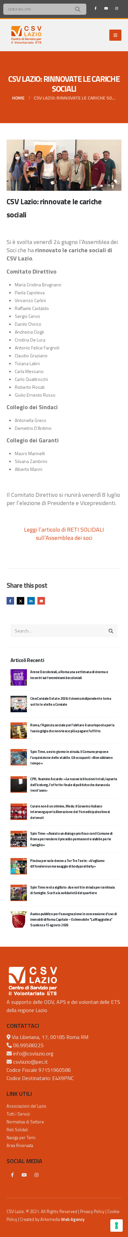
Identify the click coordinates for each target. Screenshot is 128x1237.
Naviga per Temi (21, 1138)
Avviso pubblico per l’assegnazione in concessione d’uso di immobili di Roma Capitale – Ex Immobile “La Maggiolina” (73, 919)
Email (41, 601)
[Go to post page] (19, 677)
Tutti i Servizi (18, 1114)
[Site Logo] (26, 35)
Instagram (36, 1175)
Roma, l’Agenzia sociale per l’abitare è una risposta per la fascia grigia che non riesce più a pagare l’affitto (72, 727)
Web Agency (72, 1219)
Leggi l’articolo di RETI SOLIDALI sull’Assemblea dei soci (64, 533)
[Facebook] (95, 8)
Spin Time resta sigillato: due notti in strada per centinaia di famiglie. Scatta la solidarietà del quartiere (72, 890)
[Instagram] (116, 8)
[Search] (77, 9)
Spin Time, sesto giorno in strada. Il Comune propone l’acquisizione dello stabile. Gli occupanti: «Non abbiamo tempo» (71, 757)
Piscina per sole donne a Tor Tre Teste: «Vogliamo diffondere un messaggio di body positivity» (67, 863)
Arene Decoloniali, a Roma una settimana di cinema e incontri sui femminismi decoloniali (69, 674)
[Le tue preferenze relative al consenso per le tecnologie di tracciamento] (116, 1225)
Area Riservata (20, 1145)
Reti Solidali (17, 1130)
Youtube (24, 1175)
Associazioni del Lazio (26, 1106)
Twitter (20, 601)
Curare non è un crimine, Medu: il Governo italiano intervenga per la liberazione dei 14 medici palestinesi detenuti (70, 812)
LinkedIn (31, 601)
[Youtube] (106, 8)
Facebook (10, 601)
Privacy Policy (92, 1211)
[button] (115, 35)
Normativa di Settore (25, 1122)
